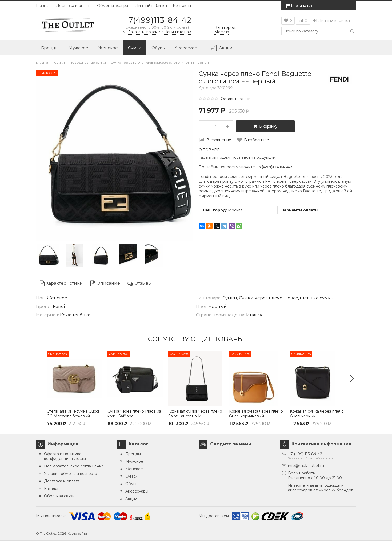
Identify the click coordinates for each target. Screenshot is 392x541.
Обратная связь (59, 496)
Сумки (134, 47)
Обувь (158, 47)
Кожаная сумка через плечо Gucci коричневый (256, 413)
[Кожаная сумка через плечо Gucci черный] (317, 378)
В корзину (267, 126)
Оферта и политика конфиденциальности (65, 456)
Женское (108, 47)
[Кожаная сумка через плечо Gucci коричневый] (257, 378)
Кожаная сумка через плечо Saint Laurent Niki (195, 413)
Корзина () (301, 5)
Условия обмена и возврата (70, 473)
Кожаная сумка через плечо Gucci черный (317, 413)
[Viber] (232, 226)
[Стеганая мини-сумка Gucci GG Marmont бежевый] (74, 378)
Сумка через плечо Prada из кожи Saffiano (134, 413)
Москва (235, 210)
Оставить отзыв (235, 98)
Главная (43, 5)
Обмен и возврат (113, 5)
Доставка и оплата (74, 5)
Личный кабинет (151, 5)
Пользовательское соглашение (74, 466)
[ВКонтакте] (202, 226)
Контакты (182, 5)
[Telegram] (224, 226)
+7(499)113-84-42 (157, 20)
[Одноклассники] (209, 226)
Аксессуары (188, 47)
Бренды (49, 47)
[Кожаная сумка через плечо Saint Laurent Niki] (196, 378)
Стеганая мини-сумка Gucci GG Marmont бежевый (73, 413)
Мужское (78, 47)
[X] (217, 226)
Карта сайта (77, 533)
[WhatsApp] (239, 226)
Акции (225, 47)
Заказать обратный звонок (310, 458)
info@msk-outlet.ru (306, 465)
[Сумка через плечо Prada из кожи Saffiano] (135, 378)
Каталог (51, 488)
